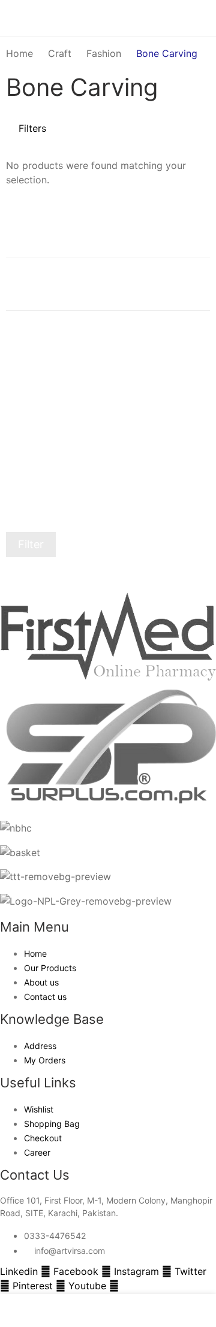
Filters (32, 128)
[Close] (202, 206)
